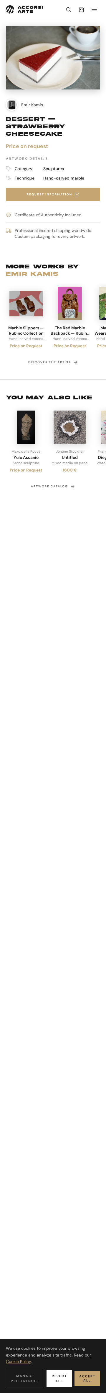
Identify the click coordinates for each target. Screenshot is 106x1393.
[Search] (68, 9)
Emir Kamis (32, 274)
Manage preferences (25, 1378)
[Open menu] (94, 9)
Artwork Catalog (49, 486)
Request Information (49, 194)
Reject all (59, 1378)
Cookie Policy (18, 1361)
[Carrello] (81, 9)
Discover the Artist (49, 362)
